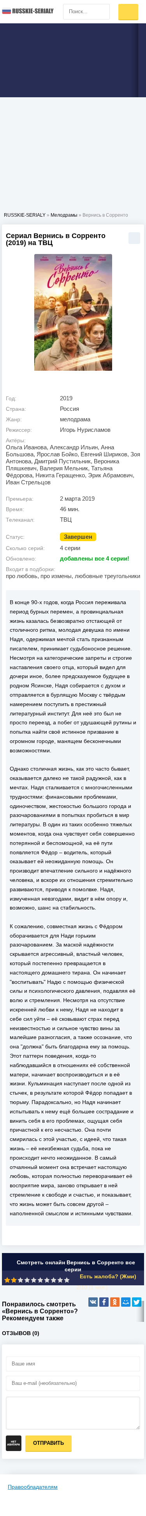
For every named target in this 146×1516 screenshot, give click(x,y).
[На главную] (27, 11)
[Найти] (102, 11)
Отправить (48, 1443)
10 (66, 1280)
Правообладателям (33, 1487)
